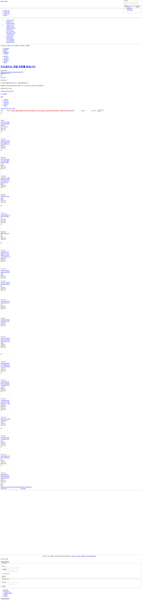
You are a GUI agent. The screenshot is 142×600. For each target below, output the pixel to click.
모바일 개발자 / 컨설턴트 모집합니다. (5, 216)
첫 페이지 (3, 487)
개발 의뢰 (6, 59)
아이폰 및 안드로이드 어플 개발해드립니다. (5, 124)
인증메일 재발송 (8, 593)
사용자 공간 (10, 36)
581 (23, 487)
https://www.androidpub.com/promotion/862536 (12, 72)
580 (21, 487)
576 (13, 487)
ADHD (97, 556)
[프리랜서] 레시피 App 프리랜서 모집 (5, 303)
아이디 (3, 566)
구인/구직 (6, 57)
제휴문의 (83, 556)
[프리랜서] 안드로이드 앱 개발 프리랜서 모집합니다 (5, 142)
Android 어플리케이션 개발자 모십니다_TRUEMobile (5, 365)
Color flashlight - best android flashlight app (35, 560)
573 (7, 487)
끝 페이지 (29, 487)
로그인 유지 (6, 573)
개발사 (5, 62)
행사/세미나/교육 (11, 32)
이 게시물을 (4, 94)
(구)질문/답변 (10, 34)
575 (11, 487)
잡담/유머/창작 (10, 42)
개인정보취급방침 (91, 556)
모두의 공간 (10, 20)
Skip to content (4, 1)
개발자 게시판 (10, 26)
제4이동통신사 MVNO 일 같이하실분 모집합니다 (5, 476)
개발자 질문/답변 (11, 28)
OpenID (5, 594)
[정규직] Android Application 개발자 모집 (5, 272)
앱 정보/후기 (10, 37)
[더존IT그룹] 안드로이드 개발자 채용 (5, 457)
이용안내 (73, 556)
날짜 (7, 108)
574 (9, 487)
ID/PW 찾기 (130, 10)
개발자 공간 (10, 25)
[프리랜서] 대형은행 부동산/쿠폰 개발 (5, 284)
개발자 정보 (10, 29)
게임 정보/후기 (10, 39)
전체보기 (6, 56)
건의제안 (78, 556)
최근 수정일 (12, 108)
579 (19, 487)
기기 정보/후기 (10, 40)
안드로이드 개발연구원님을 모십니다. (5, 439)
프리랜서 (6, 61)
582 (25, 487)
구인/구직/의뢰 (10, 31)
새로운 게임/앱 (10, 23)
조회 (2, 108)
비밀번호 (4, 569)
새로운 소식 (10, 21)
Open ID (4, 582)
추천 (4, 108)
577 (15, 487)
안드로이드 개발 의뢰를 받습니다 (18, 66)
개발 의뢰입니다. (5, 233)
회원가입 (129, 8)
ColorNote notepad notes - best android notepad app (13, 560)
